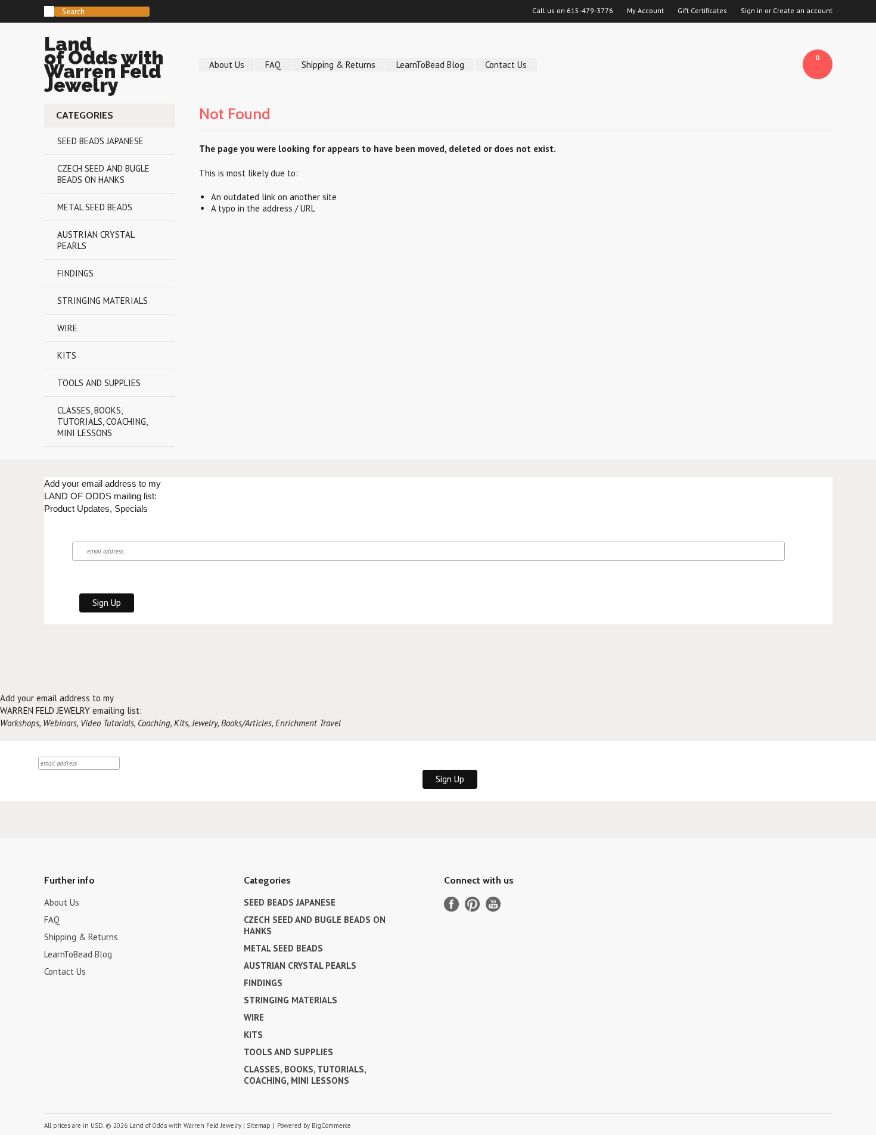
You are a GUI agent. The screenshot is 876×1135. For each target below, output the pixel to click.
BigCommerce (331, 1125)
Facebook (451, 904)
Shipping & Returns (338, 64)
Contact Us (506, 64)
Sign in (752, 11)
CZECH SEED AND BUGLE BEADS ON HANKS (103, 174)
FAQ (273, 64)
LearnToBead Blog (430, 64)
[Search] (49, 11)
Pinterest (472, 904)
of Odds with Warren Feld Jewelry (103, 66)
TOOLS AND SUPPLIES (99, 382)
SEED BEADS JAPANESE (100, 141)
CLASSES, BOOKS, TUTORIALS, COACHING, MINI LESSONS (102, 422)
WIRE (67, 328)
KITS (66, 355)
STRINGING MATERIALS (102, 300)
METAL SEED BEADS (94, 207)
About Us (226, 64)
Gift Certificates (702, 11)
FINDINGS (75, 273)
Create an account (802, 11)
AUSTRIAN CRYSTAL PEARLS (96, 240)
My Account (645, 11)
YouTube (493, 904)
